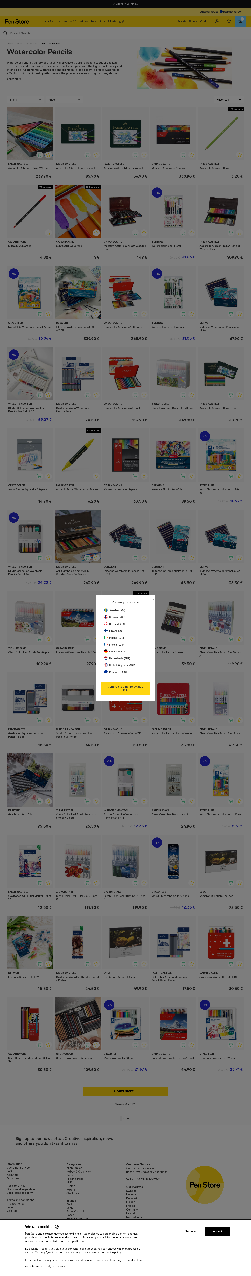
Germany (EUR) (118, 651)
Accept (217, 1231)
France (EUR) (116, 644)
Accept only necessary (50, 1266)
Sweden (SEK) (117, 610)
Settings (190, 1231)
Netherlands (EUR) (119, 658)
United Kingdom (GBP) (122, 665)
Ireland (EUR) (116, 637)
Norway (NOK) (117, 617)
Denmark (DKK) (118, 624)
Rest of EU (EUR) (118, 672)
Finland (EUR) (116, 630)
